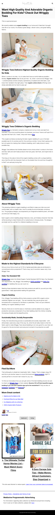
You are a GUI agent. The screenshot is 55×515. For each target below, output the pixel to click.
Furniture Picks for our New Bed (13, 399)
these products (39, 374)
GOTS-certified (35, 281)
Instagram (5, 387)
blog (33, 134)
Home (7, 414)
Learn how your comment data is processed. (39, 484)
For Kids (3, 414)
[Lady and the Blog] (27, 3)
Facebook (12, 387)
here (33, 503)
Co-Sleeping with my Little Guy (13, 402)
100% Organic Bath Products (12, 405)
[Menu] (2, 3)
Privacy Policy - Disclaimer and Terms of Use (16, 494)
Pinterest (21, 387)
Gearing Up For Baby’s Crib (12, 396)
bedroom (24, 418)
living (32, 418)
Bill (8, 410)
